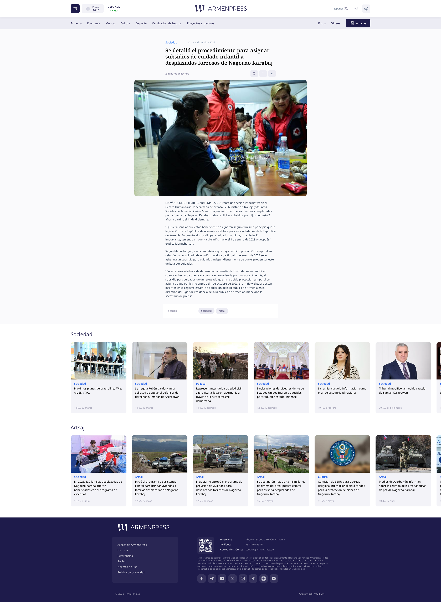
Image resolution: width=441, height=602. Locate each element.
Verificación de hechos (167, 23)
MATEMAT (320, 593)
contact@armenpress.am (260, 549)
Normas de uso (127, 567)
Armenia (76, 23)
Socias (121, 561)
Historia (122, 550)
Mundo (110, 23)
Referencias (125, 556)
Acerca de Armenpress (132, 545)
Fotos (322, 23)
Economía (93, 23)
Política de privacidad (131, 572)
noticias (361, 23)
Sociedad (206, 310)
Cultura (125, 23)
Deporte (141, 23)
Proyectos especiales (200, 23)
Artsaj (222, 310)
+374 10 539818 (255, 544)
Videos (335, 23)
